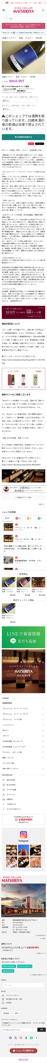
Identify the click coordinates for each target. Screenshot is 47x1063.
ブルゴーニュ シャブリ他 (12, 719)
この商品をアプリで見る (23, 497)
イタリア (5, 736)
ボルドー (5, 730)
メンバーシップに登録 (9, 89)
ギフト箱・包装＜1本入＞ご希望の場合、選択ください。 (21, 97)
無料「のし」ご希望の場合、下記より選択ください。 (19, 105)
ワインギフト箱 (8, 763)
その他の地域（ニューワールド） (14, 747)
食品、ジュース (7, 758)
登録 (41, 1030)
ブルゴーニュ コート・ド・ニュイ (15, 708)
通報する (41, 504)
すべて (7, 518)
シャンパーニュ (8, 725)
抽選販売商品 (7, 703)
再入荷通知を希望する (23, 137)
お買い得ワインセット (10, 769)
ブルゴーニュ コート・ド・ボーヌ (15, 714)
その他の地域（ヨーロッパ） (12, 741)
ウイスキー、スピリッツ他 (12, 752)
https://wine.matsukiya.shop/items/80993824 (21, 465)
